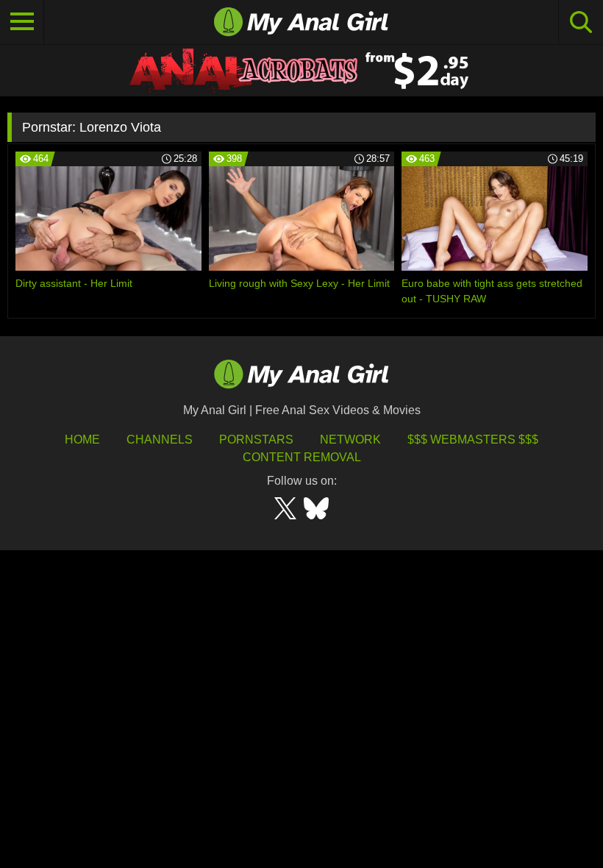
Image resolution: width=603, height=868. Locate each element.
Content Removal (302, 457)
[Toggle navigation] (22, 22)
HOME (82, 439)
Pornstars (256, 439)
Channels (159, 439)
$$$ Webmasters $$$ (472, 439)
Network (350, 439)
